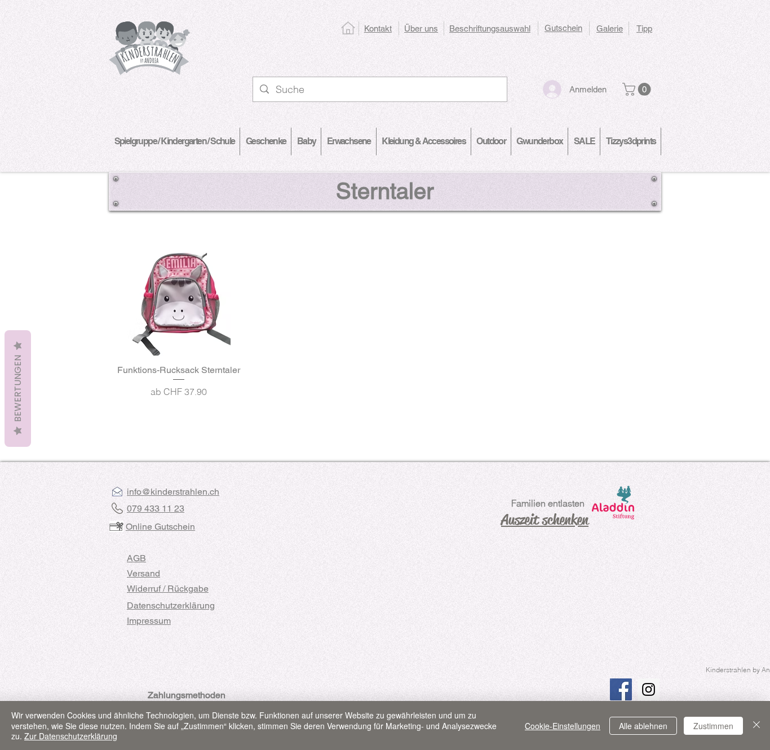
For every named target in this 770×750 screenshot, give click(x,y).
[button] (638, 89)
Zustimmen (713, 725)
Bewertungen (17, 388)
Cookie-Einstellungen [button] (562, 725)
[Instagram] (649, 689)
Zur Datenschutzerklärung (70, 736)
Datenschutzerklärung (171, 605)
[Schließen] (756, 725)
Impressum (149, 620)
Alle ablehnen (643, 725)
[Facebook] (621, 689)
